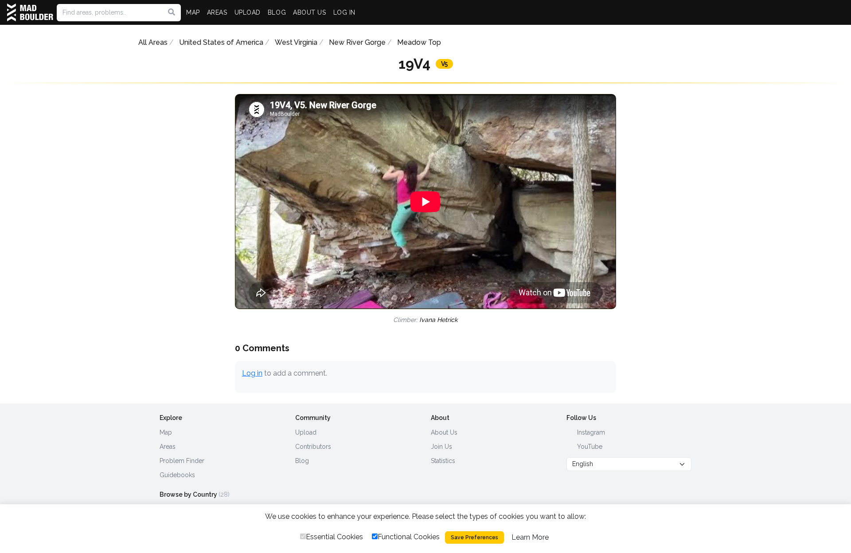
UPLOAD (247, 12)
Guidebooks (177, 474)
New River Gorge (357, 42)
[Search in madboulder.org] (171, 12)
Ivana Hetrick (438, 319)
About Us (444, 432)
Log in (252, 373)
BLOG (277, 12)
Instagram (590, 432)
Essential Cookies (334, 537)
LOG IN (344, 12)
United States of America (221, 42)
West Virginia (296, 42)
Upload (305, 432)
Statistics (443, 460)
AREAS (217, 12)
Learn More (530, 537)
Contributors (313, 446)
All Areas (153, 42)
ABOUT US (309, 12)
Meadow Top (419, 42)
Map (166, 432)
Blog (302, 460)
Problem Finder (182, 460)
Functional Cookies (409, 537)
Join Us (441, 446)
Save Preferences (474, 537)
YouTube (588, 446)
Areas (168, 446)
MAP (193, 12)
